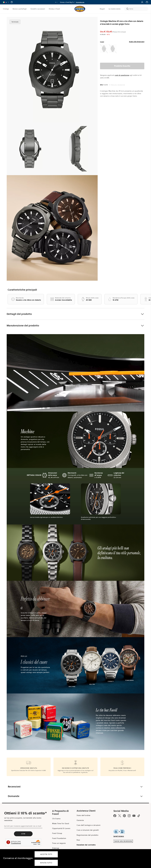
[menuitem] (6, 8)
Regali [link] (102, 9)
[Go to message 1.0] (55, 2)
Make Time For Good (60, 823)
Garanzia (80, 820)
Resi (78, 840)
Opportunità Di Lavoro (61, 828)
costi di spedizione (122, 75)
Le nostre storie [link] (114, 9)
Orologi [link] (6, 9)
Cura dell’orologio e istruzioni (88, 825)
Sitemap (55, 848)
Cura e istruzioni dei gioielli (88, 830)
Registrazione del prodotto (87, 835)
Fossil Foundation (59, 838)
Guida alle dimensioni (136, 42)
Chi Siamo (56, 818)
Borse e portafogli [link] (20, 9)
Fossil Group (57, 833)
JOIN (23, 834)
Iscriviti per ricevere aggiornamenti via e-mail (22, 826)
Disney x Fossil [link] (54, 9)
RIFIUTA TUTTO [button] (46, 863)
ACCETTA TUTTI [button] (46, 854)
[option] (52, 69)
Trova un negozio (59, 843)
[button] (6, 2)
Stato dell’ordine (83, 815)
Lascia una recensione (123, 841)
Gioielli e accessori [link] (37, 9)
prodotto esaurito (122, 66)
